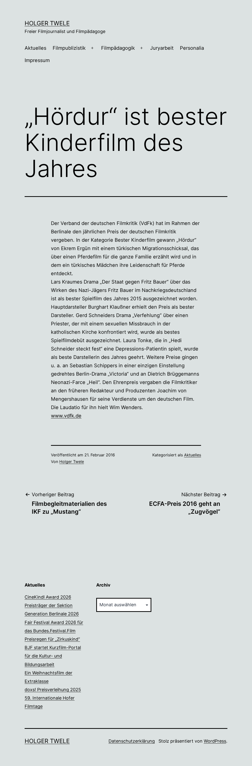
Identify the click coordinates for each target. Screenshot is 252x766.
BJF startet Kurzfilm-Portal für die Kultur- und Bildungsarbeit (53, 656)
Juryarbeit (161, 48)
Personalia (192, 48)
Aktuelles (35, 48)
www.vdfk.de (66, 416)
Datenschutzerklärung (132, 741)
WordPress (215, 741)
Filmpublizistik (69, 48)
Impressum (37, 60)
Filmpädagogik (118, 48)
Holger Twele (47, 23)
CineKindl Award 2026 (48, 597)
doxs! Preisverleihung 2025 (53, 689)
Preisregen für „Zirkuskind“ (52, 639)
